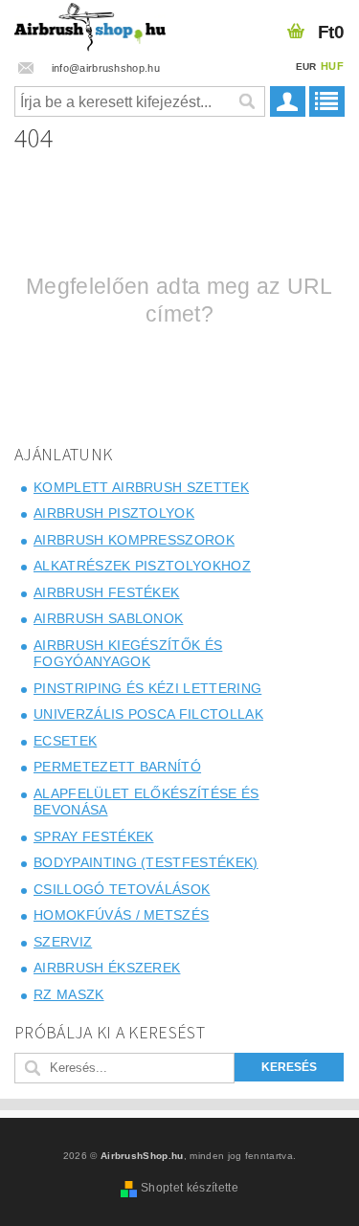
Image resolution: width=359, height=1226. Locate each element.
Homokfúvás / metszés (121, 915)
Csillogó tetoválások (122, 889)
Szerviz (63, 941)
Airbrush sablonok (108, 618)
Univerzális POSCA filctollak (148, 714)
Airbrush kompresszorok (134, 539)
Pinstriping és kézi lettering (147, 688)
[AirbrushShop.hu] (90, 25)
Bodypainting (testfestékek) (146, 862)
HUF (332, 66)
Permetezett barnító (117, 766)
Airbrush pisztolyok (114, 513)
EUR (306, 66)
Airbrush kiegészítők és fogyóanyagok (128, 653)
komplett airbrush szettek (141, 487)
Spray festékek (93, 836)
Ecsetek (65, 740)
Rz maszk (69, 994)
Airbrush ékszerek (107, 967)
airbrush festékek (106, 592)
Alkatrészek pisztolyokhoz (142, 565)
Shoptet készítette (189, 1187)
